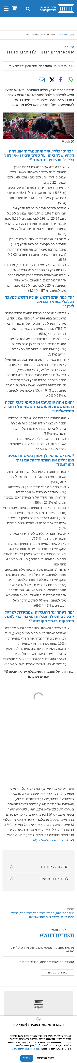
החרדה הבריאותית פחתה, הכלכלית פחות (46, 962)
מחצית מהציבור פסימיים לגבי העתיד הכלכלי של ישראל (42, 949)
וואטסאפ (70, 80)
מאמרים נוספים (57, 973)
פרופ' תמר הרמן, (34, 66)
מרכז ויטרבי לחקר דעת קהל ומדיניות (51, 917)
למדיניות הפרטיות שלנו (25, 1049)
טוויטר (51, 80)
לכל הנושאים (57, 930)
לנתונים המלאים (54, 878)
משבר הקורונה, (64, 913)
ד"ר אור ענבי (16, 66)
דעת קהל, (25, 913)
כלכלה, (14, 913)
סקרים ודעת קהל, (43, 913)
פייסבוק (61, 80)
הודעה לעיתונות (55, 867)
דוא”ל (42, 80)
